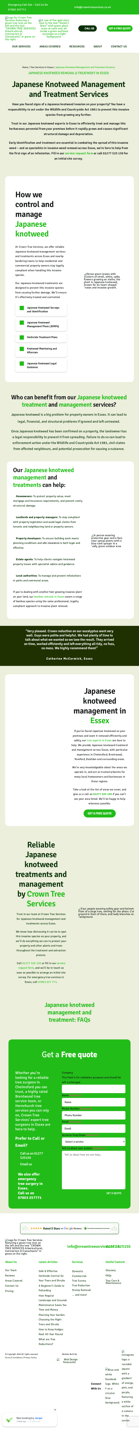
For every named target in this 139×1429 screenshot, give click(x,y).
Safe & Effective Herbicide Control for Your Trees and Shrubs (52, 1275)
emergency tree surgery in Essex (30, 1183)
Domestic (77, 1271)
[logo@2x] (20, 17)
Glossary (111, 1270)
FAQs (109, 1275)
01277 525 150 (31, 963)
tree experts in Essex (99, 740)
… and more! (79, 1295)
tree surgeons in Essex (32, 1122)
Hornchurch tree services (28, 1108)
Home (25, 67)
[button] (41, 309)
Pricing (9, 1291)
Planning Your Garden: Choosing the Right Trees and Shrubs (52, 1319)
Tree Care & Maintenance (113, 1282)
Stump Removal (81, 1290)
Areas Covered (13, 1280)
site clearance (51, 543)
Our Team (11, 1270)
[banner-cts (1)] (54, 20)
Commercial (79, 1276)
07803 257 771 (47, 982)
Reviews (10, 1275)
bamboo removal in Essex (49, 596)
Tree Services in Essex (41, 67)
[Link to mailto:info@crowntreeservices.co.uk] (70, 7)
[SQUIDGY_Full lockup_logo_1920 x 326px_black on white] (69, 1359)
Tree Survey (79, 1280)
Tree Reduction (81, 1285)
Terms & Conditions (13, 1357)
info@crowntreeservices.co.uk (92, 7)
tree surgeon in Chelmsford (27, 1084)
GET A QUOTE (114, 1193)
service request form (79, 153)
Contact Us (11, 1285)
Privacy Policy (30, 1357)
